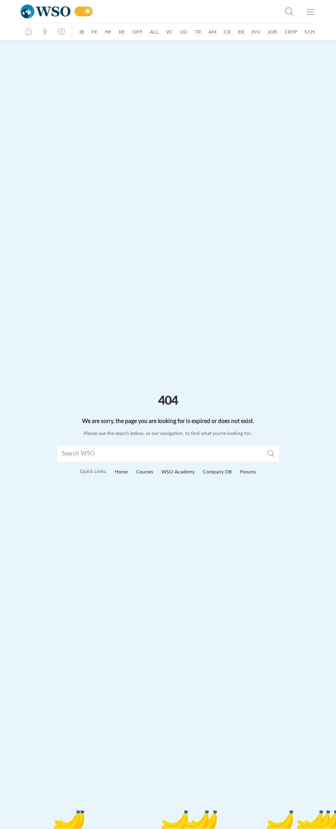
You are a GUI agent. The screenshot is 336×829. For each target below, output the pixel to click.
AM (212, 31)
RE (122, 31)
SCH (309, 31)
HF (108, 31)
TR (198, 31)
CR (227, 31)
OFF (138, 31)
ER (241, 31)
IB (81, 31)
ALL (154, 31)
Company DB (217, 471)
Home (121, 471)
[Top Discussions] (45, 32)
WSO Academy (178, 471)
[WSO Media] (61, 32)
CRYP (291, 31)
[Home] (45, 12)
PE (94, 31)
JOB (272, 31)
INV (256, 31)
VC (169, 31)
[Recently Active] (29, 32)
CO (183, 31)
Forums (248, 471)
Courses (144, 471)
